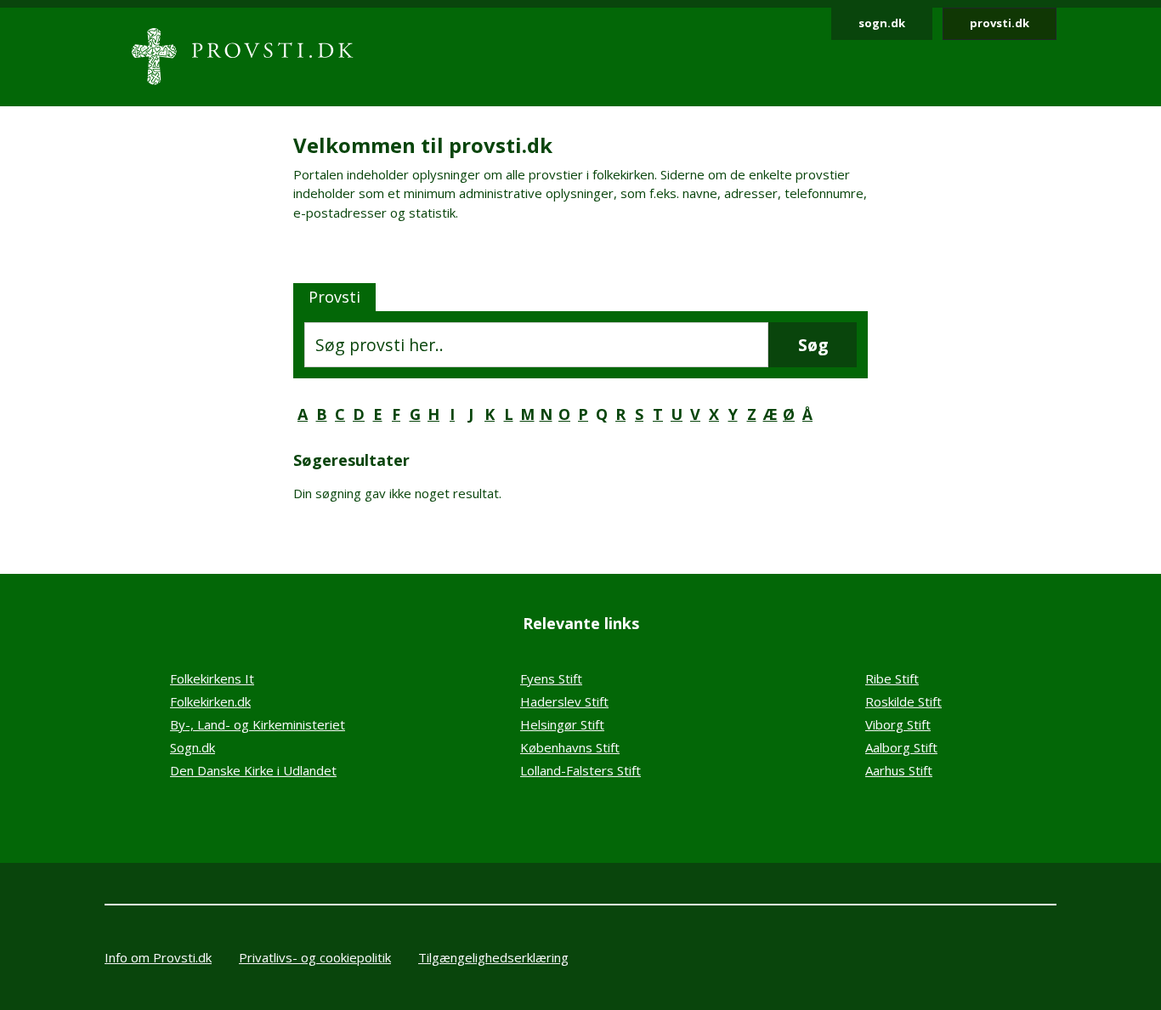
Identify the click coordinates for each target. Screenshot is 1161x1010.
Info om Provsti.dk (158, 957)
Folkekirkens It (212, 678)
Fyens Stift (551, 678)
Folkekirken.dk (210, 701)
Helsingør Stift (562, 724)
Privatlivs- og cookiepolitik (315, 957)
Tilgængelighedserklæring (493, 957)
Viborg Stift (898, 724)
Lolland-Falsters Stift (580, 770)
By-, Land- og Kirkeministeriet (257, 724)
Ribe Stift (892, 678)
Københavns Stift (570, 747)
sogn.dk (881, 23)
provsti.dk (999, 23)
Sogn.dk (192, 747)
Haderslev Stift (564, 701)
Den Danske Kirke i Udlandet (253, 770)
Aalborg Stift (901, 747)
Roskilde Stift (903, 701)
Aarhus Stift (898, 770)
